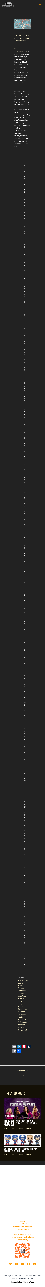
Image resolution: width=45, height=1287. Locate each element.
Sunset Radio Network (22, 1234)
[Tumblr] (28, 1264)
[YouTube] (22, 1264)
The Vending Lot (22, 36)
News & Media (22, 1224)
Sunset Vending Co (22, 1229)
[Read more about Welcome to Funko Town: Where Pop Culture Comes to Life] (22, 1140)
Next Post (22, 1076)
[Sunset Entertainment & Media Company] (8, 4)
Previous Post (22, 1070)
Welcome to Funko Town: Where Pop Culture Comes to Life (20, 1150)
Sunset (22, 1221)
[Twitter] (10, 1264)
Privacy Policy (16, 1282)
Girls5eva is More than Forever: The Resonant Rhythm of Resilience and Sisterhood (20, 1123)
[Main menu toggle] (40, 4)
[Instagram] (16, 1264)
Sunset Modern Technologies (22, 1237)
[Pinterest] (34, 1264)
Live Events (22, 1232)
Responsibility (22, 1240)
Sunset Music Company (22, 1226)
